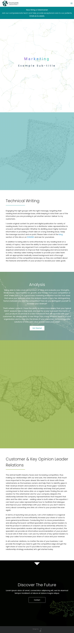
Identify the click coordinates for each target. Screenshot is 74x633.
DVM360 (30, 237)
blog (61, 234)
